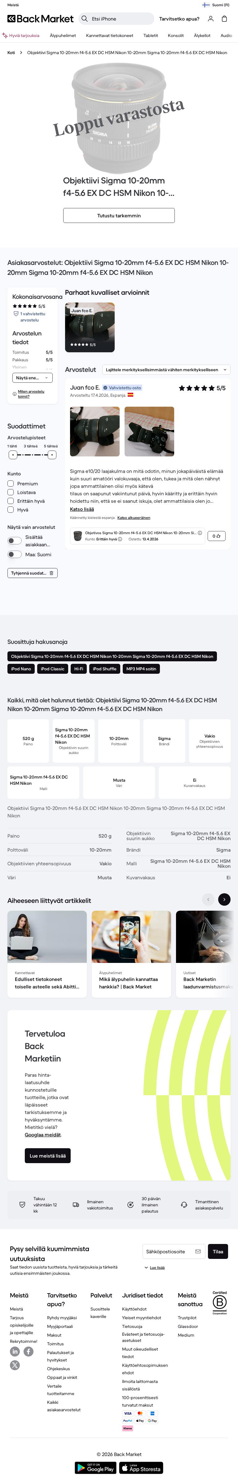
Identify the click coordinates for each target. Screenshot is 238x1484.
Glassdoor (188, 1326)
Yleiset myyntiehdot (141, 1317)
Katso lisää (82, 509)
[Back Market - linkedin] (15, 1352)
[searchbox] (121, 18)
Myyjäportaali (60, 1326)
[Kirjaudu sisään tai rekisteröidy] (211, 18)
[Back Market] (40, 18)
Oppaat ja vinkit (62, 1377)
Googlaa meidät (43, 1134)
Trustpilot (187, 1317)
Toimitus (55, 1344)
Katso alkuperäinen (133, 517)
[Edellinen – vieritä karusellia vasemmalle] (208, 899)
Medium (186, 1335)
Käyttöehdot (134, 1309)
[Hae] (85, 19)
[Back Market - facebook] (28, 1352)
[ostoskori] (224, 18)
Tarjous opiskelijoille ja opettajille (21, 1325)
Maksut (54, 1335)
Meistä (16, 1309)
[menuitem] (63, 35)
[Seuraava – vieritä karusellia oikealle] (224, 899)
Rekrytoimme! (23, 1341)
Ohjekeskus (58, 1368)
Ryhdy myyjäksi (62, 1317)
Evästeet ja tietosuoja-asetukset (143, 1337)
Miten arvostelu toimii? (31, 394)
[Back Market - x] (15, 1365)
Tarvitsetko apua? (179, 19)
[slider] (13, 455)
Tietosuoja (132, 1326)
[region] (147, 328)
